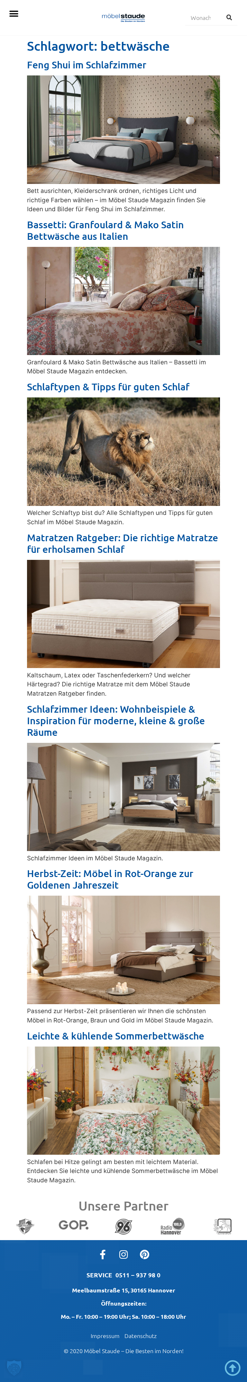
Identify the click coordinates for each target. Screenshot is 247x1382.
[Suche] (229, 17)
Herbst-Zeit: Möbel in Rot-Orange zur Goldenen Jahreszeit (110, 879)
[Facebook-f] (102, 1254)
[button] (13, 13)
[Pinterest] (144, 1254)
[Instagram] (123, 1254)
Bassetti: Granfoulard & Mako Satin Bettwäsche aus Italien (105, 230)
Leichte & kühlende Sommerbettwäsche (115, 1036)
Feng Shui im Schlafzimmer (86, 64)
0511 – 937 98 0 (137, 1275)
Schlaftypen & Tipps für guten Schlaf (108, 386)
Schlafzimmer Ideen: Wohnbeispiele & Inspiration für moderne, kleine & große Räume (116, 720)
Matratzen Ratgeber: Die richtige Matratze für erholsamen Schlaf (122, 543)
